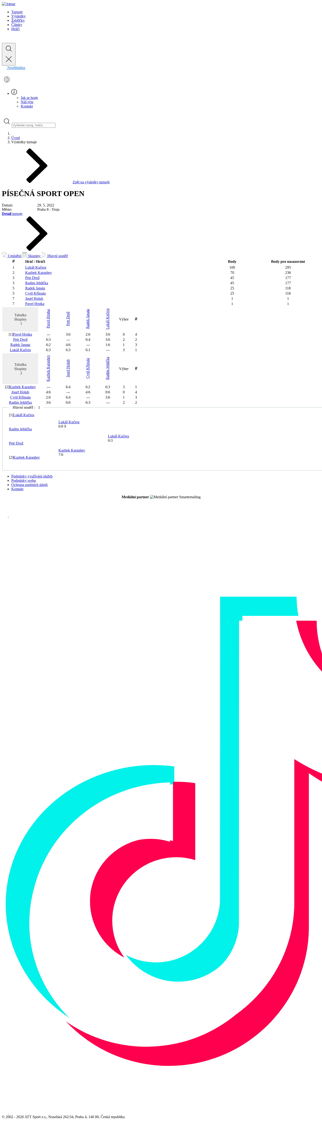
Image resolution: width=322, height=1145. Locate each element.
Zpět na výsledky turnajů (91, 182)
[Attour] (8, 4)
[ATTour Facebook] (5, 516)
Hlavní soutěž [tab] (57, 256)
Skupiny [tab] (34, 256)
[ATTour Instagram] (12, 516)
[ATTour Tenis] (12, 1113)
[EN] (7, 83)
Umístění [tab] (14, 256)
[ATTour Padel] (5, 1113)
